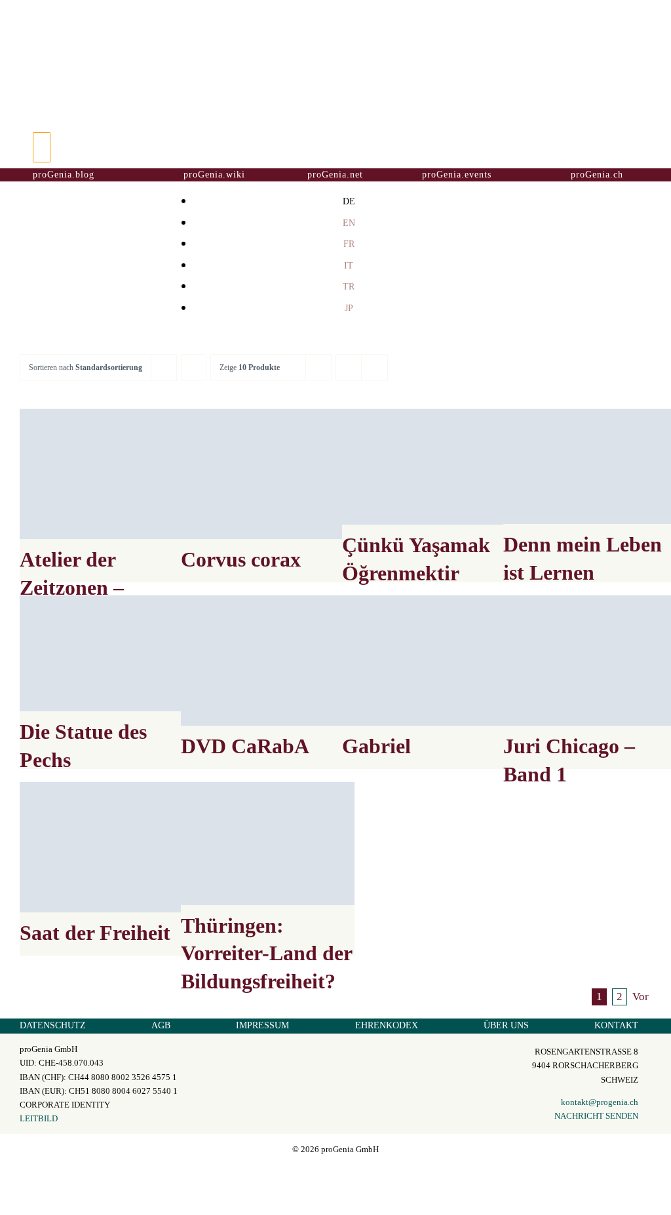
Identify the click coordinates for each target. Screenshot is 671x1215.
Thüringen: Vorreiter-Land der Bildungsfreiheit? (266, 953)
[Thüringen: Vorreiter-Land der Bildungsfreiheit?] (268, 843)
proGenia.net (335, 174)
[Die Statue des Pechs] (106, 653)
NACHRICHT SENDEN (596, 1116)
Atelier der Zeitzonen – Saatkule (72, 587)
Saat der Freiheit (95, 932)
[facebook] (323, 1172)
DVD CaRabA (245, 746)
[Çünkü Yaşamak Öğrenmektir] (429, 467)
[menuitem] (349, 200)
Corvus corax (241, 559)
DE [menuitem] (349, 201)
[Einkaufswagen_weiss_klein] (335, 135)
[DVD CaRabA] (268, 660)
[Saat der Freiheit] (106, 847)
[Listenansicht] (374, 368)
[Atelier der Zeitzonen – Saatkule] (106, 474)
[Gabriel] (429, 660)
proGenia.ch (597, 174)
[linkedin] (347, 1172)
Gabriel (376, 746)
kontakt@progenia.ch (599, 1102)
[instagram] (335, 1172)
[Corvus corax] (268, 474)
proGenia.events (456, 174)
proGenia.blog (63, 174)
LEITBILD (39, 1118)
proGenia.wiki (214, 174)
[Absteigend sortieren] (193, 367)
